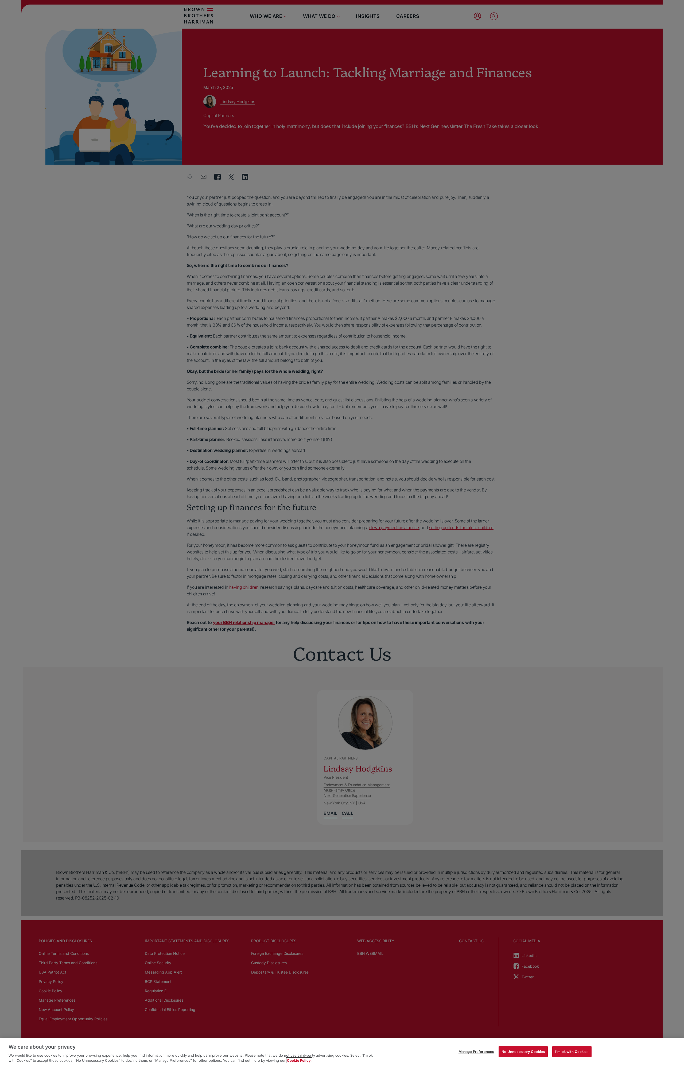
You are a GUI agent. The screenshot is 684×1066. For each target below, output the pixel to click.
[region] (342, 1052)
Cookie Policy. (299, 1060)
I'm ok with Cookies (571, 1051)
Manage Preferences (476, 1051)
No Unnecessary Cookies (523, 1051)
